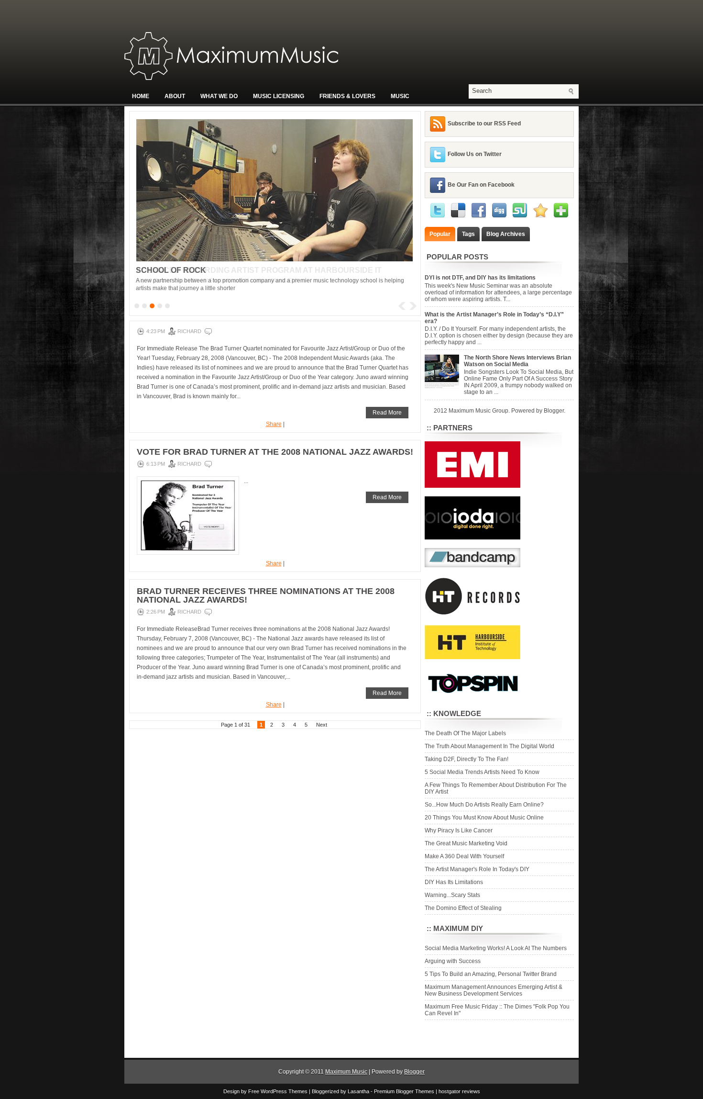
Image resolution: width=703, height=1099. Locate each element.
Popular (439, 234)
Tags (468, 234)
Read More (387, 412)
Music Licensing (278, 96)
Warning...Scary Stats (452, 895)
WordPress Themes (284, 1091)
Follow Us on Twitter (475, 154)
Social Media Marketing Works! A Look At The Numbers (496, 948)
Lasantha (358, 1091)
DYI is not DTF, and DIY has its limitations (480, 277)
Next (321, 725)
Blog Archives (505, 234)
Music (400, 96)
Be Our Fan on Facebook (481, 184)
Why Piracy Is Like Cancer (459, 830)
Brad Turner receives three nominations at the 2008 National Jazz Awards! (266, 595)
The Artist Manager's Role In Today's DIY (477, 869)
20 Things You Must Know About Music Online (484, 817)
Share (274, 424)
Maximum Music (346, 1071)
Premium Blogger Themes (404, 1091)
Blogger (554, 410)
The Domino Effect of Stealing (463, 908)
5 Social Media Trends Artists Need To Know (482, 772)
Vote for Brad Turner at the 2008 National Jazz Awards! (275, 452)
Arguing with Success (453, 961)
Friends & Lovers (347, 96)
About (175, 96)
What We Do (219, 96)
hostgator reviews (459, 1091)
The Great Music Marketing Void (466, 843)
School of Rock (171, 270)
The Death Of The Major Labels (465, 733)
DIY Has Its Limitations (454, 882)
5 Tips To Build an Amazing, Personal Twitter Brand (491, 974)
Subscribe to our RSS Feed (484, 123)
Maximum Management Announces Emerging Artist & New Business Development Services (493, 990)
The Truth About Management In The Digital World (489, 746)
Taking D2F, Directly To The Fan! (466, 759)
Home (140, 96)
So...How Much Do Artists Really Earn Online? (484, 804)
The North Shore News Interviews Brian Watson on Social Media (517, 361)
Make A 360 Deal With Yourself (464, 856)
